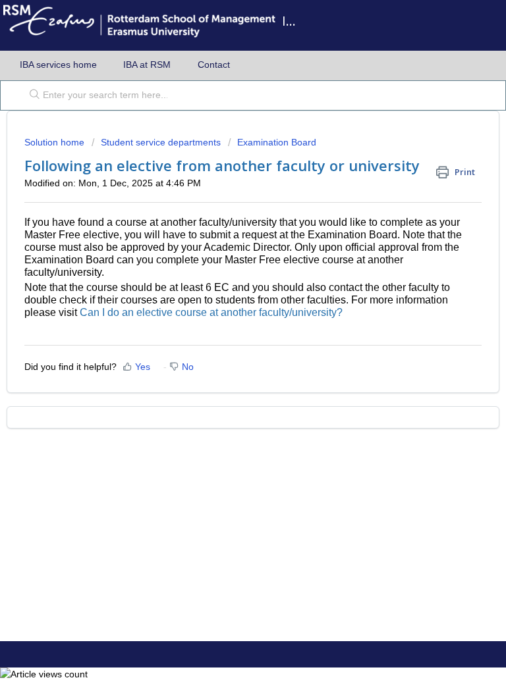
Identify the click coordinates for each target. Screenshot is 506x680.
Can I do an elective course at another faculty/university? (211, 312)
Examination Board (276, 142)
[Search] (31, 95)
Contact (214, 64)
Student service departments (161, 142)
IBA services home (58, 64)
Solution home (55, 142)
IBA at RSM (147, 64)
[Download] (228, 330)
